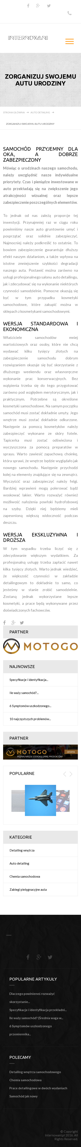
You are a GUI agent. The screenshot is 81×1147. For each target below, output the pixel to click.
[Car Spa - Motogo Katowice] (40, 645)
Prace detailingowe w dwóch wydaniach (38, 1088)
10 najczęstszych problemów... (30, 719)
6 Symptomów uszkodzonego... (30, 706)
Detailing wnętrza (22, 850)
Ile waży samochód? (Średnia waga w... (36, 1018)
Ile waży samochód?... (24, 693)
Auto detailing (40, 112)
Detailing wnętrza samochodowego (35, 1072)
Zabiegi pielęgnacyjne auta (28, 889)
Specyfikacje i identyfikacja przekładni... (38, 1010)
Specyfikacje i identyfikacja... (29, 680)
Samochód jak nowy (23, 1096)
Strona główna (14, 112)
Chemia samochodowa (25, 876)
